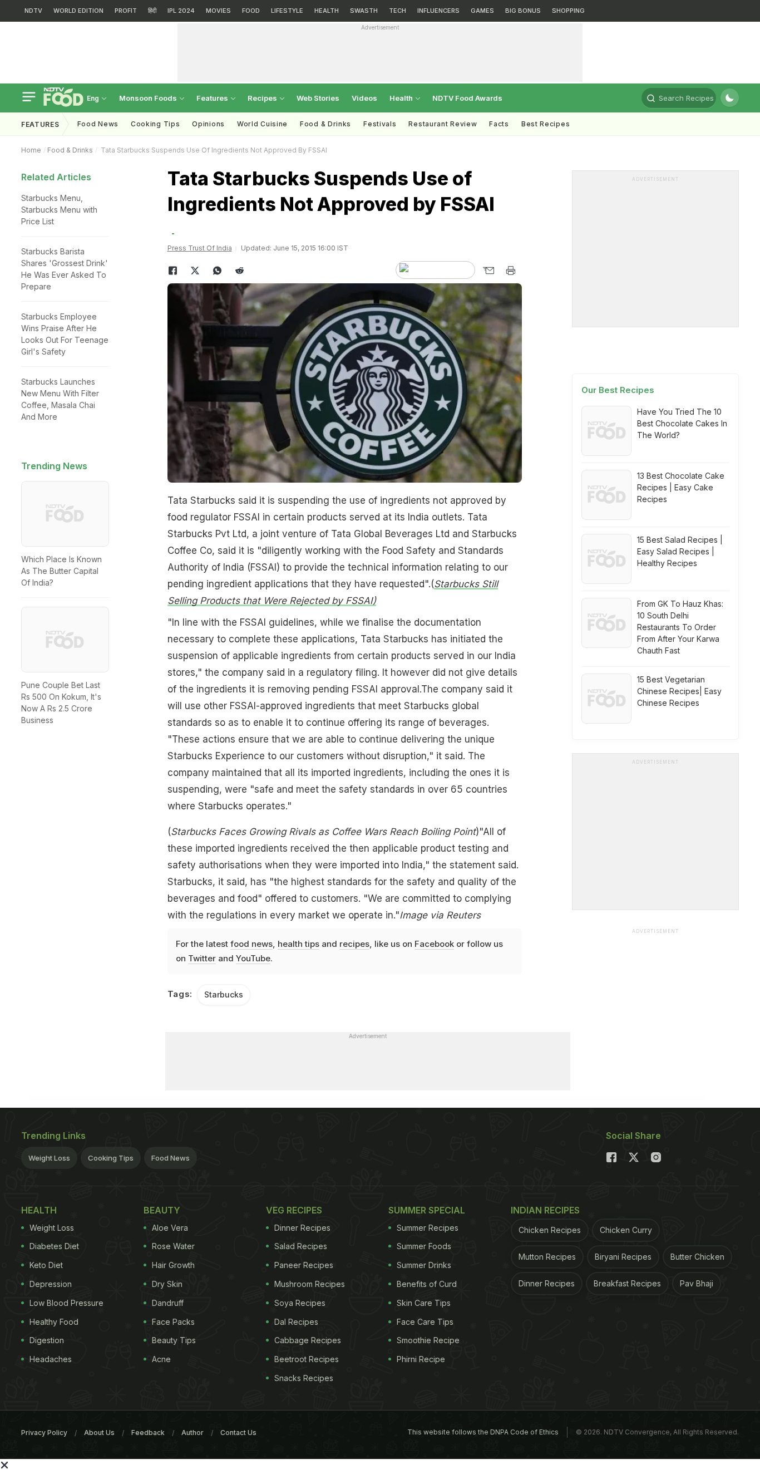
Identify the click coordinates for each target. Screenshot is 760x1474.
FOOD (251, 10)
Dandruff (168, 1303)
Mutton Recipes (547, 1256)
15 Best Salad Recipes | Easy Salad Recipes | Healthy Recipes (680, 551)
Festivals (379, 124)
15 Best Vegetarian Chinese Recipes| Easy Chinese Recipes (679, 691)
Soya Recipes (299, 1303)
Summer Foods (424, 1246)
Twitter (202, 958)
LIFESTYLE (287, 10)
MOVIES (218, 10)
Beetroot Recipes (306, 1359)
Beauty (162, 1210)
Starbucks (223, 994)
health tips (298, 944)
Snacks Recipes (303, 1378)
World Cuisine (262, 124)
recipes (354, 944)
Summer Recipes (427, 1227)
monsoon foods (149, 98)
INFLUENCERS (438, 10)
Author (192, 1432)
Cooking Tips (111, 1157)
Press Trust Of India (199, 248)
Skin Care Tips (424, 1303)
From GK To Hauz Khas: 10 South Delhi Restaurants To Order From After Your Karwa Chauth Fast (680, 627)
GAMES (482, 10)
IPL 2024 (181, 10)
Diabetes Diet (54, 1246)
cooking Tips (155, 124)
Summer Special (426, 1210)
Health (401, 98)
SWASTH (364, 10)
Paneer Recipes (303, 1265)
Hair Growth (173, 1265)
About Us (99, 1432)
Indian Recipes (545, 1210)
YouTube (253, 958)
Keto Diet (46, 1265)
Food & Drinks (325, 124)
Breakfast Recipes (627, 1283)
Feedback (148, 1432)
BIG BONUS (523, 10)
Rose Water (173, 1246)
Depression (50, 1284)
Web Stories (318, 98)
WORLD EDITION (78, 10)
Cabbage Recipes (307, 1340)
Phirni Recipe (421, 1359)
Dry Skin (167, 1284)
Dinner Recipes (302, 1227)
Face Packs (173, 1321)
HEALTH (326, 10)
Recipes (263, 98)
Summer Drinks (424, 1265)
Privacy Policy (44, 1432)
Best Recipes (545, 124)
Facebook (434, 944)
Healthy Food (53, 1321)
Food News (98, 124)
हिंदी (152, 10)
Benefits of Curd (427, 1284)
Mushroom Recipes (309, 1284)
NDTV (33, 10)
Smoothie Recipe (428, 1340)
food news (251, 944)
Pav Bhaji (696, 1283)
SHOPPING (568, 10)
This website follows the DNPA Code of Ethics (483, 1432)
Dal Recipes (296, 1321)
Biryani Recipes (623, 1256)
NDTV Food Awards (467, 98)
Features (213, 98)
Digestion (46, 1340)
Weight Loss (49, 1157)
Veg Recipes (294, 1210)
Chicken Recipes (550, 1230)
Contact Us (238, 1432)
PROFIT (126, 10)
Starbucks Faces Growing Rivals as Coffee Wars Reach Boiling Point (323, 831)
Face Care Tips (425, 1321)
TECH (397, 10)
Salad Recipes (300, 1246)
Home (31, 150)
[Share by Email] (488, 270)
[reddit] (240, 270)
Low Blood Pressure (66, 1303)
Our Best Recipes (617, 390)
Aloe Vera (170, 1227)
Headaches (50, 1359)
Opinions (208, 124)
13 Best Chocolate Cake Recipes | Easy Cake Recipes (680, 487)
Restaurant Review (442, 124)
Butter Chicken (697, 1256)
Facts (499, 124)
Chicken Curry (626, 1230)
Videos (364, 98)
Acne (161, 1359)
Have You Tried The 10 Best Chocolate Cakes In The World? (682, 423)
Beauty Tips (174, 1340)
